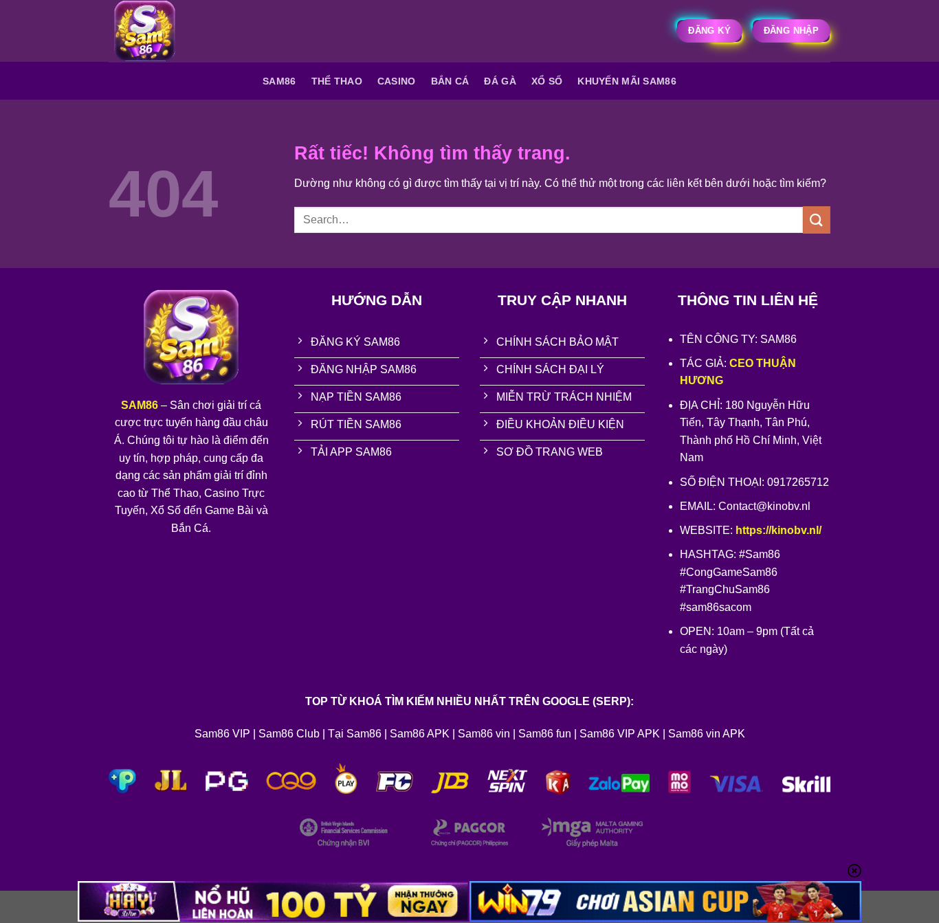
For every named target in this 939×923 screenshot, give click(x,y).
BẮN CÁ (450, 81)
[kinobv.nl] (177, 31)
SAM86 (279, 81)
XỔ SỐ (546, 81)
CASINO (396, 81)
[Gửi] (816, 219)
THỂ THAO (336, 81)
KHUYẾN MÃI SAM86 (626, 81)
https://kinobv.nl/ (778, 530)
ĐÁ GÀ (500, 81)
